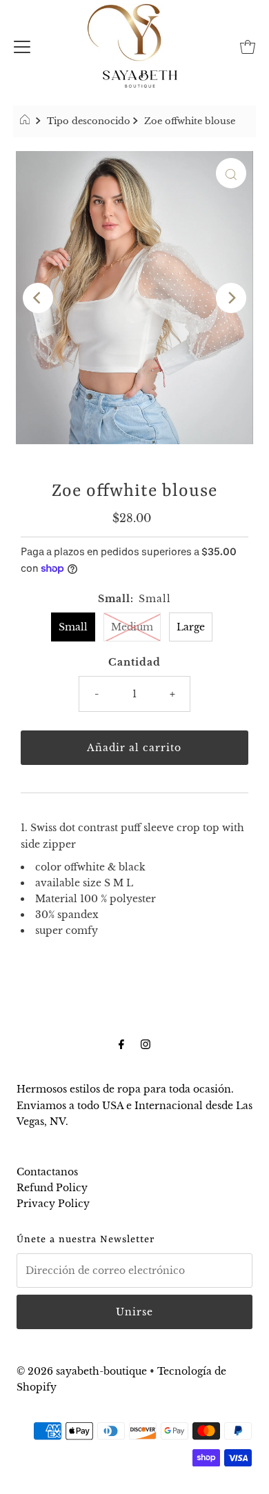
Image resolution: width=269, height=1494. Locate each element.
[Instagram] (145, 1044)
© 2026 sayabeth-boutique (82, 1371)
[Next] (231, 298)
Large (191, 627)
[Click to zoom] (231, 173)
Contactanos (47, 1172)
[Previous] (38, 298)
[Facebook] (121, 1044)
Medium (132, 627)
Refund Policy (52, 1188)
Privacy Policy (53, 1203)
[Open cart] (247, 45)
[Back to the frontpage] (26, 121)
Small (73, 627)
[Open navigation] (22, 45)
